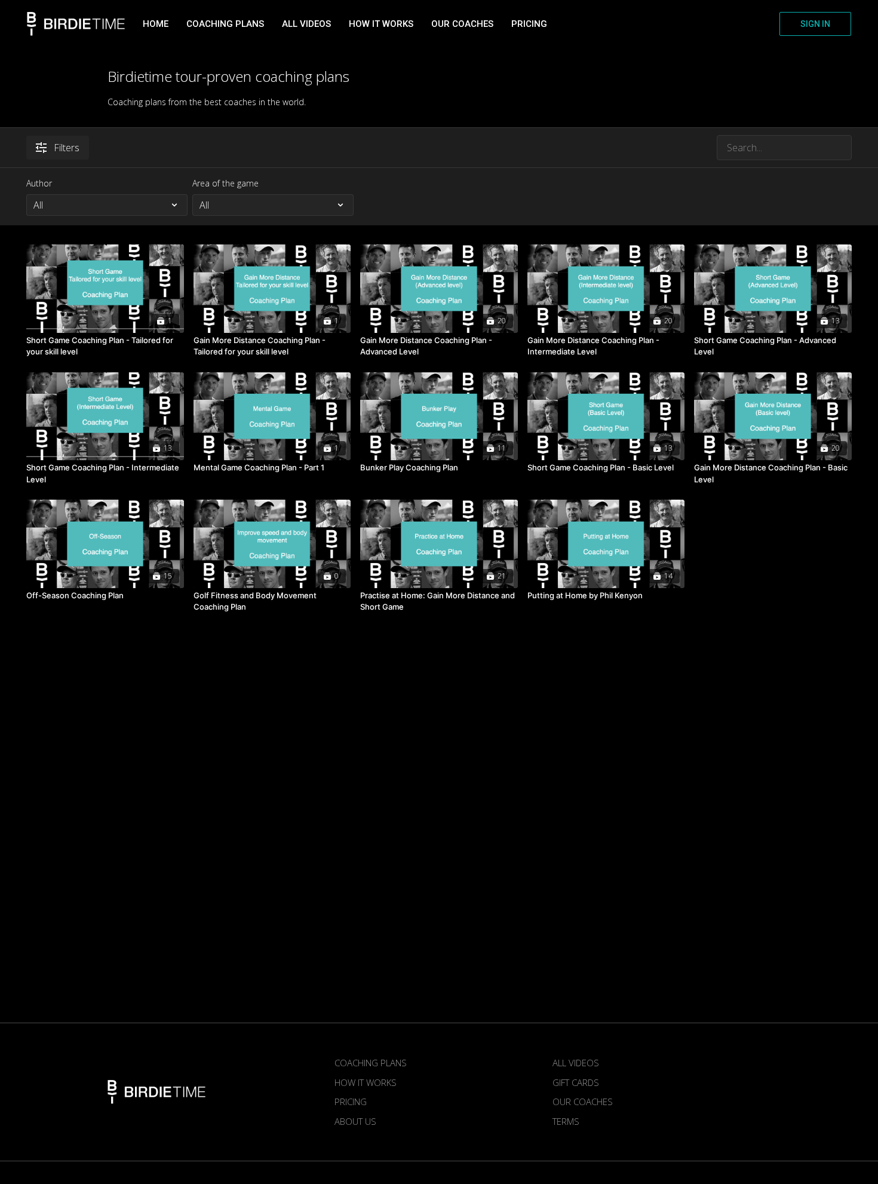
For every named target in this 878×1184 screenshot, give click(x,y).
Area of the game (225, 183)
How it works (381, 24)
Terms (565, 1121)
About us (355, 1121)
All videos (306, 24)
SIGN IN (815, 24)
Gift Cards (575, 1082)
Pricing (529, 24)
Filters (66, 147)
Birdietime (76, 24)
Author (39, 183)
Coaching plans (225, 24)
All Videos (575, 1063)
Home (155, 24)
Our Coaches (462, 24)
